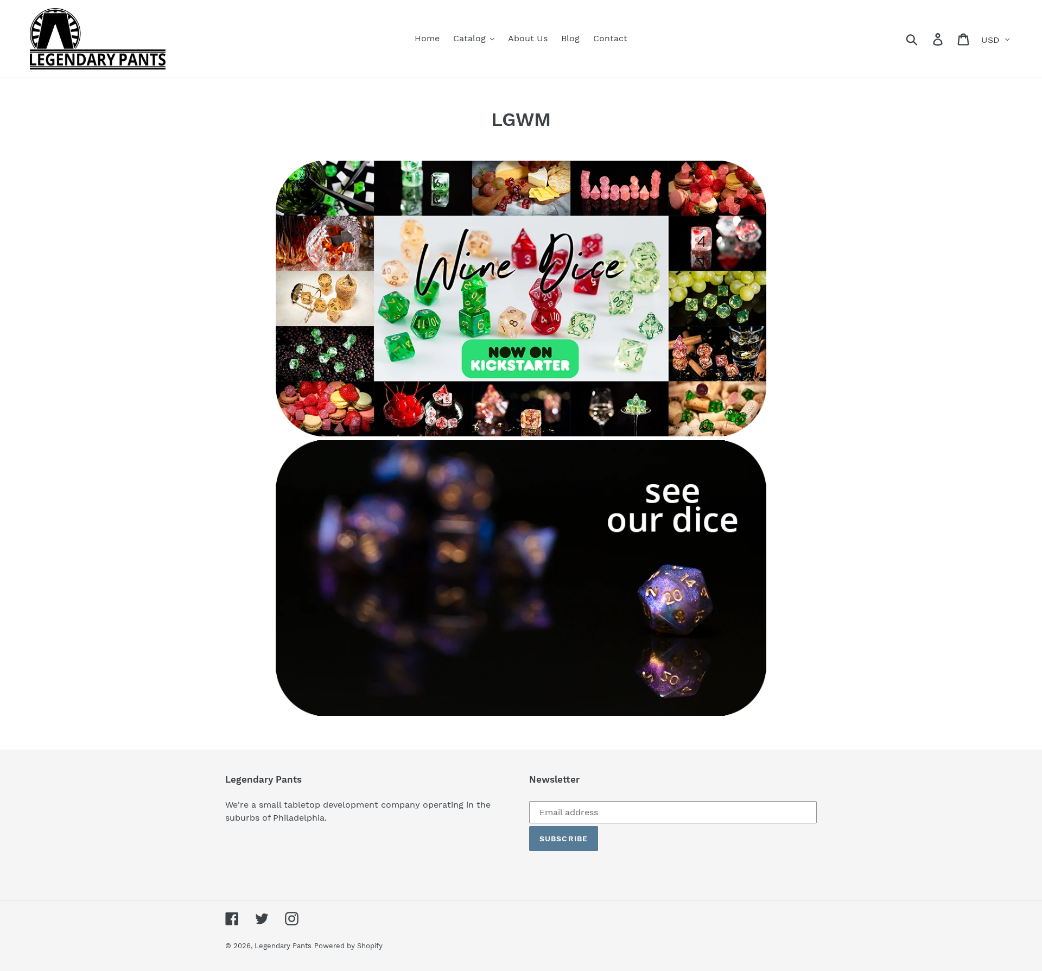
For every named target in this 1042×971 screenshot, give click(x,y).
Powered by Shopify (348, 946)
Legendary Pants (283, 946)
